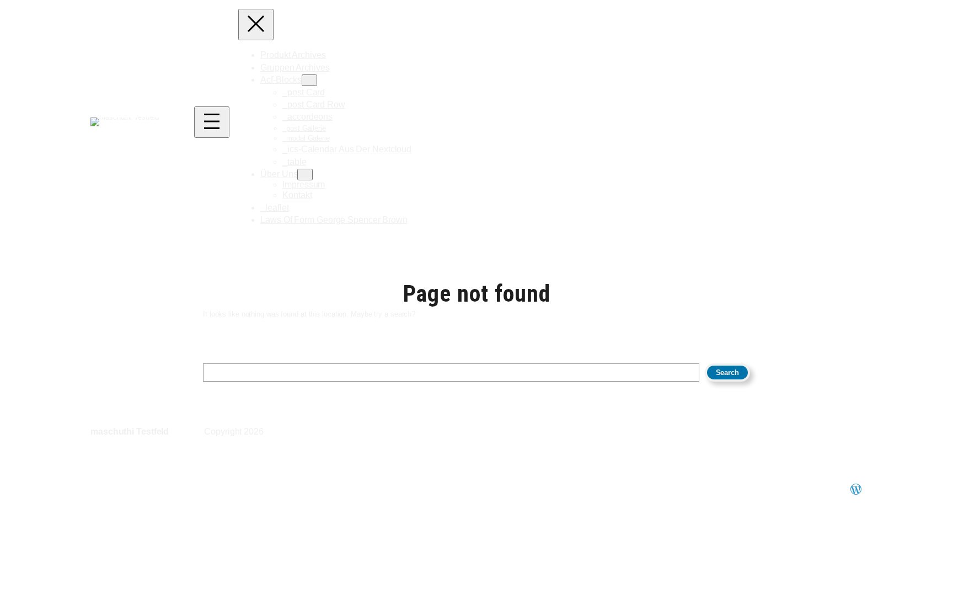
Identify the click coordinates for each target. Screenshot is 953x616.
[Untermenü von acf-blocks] (309, 80)
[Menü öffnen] (211, 122)
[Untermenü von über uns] (305, 174)
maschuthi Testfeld (129, 431)
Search (727, 372)
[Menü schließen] (256, 24)
